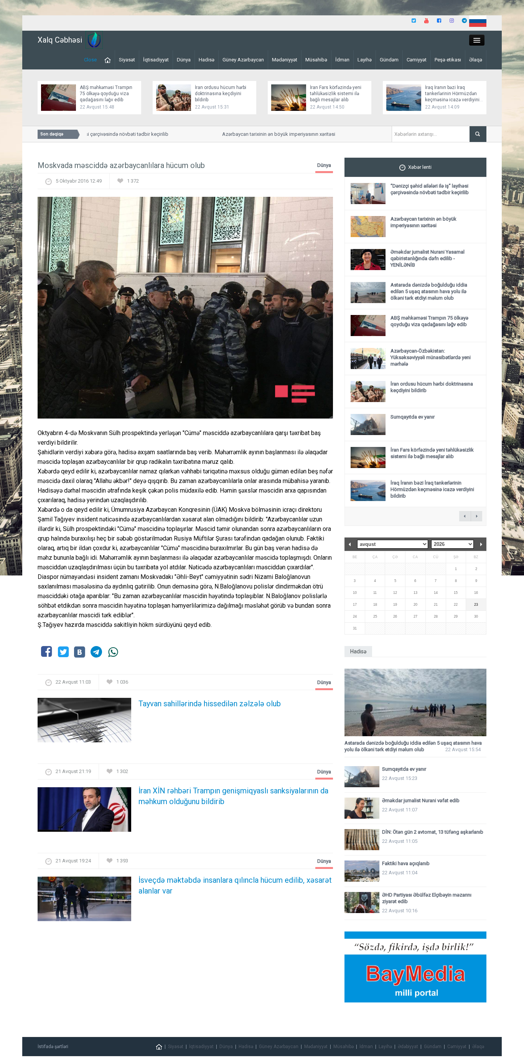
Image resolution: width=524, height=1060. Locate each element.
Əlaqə (475, 60)
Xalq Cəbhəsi (60, 40)
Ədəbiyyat (408, 1046)
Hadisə (206, 60)
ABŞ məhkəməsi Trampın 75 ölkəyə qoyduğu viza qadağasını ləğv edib (106, 93)
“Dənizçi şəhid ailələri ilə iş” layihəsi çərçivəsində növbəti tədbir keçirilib (430, 189)
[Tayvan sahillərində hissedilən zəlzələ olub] (84, 722)
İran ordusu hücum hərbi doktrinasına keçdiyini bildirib (220, 93)
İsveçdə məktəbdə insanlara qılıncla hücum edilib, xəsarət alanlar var (235, 885)
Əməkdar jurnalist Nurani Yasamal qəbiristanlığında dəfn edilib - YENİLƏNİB (428, 258)
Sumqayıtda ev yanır (413, 417)
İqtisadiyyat (156, 60)
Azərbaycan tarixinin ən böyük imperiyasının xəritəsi (267, 134)
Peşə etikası (448, 60)
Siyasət (127, 60)
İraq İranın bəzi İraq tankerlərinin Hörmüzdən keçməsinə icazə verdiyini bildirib (432, 489)
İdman (342, 60)
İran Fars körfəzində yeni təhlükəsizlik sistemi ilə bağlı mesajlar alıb (335, 93)
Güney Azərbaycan (243, 60)
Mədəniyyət (284, 60)
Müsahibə (316, 60)
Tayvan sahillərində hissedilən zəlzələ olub (209, 703)
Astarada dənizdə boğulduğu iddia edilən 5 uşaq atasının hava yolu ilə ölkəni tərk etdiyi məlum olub (429, 291)
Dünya (184, 60)
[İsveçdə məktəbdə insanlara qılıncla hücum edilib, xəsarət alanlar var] (84, 901)
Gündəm (389, 60)
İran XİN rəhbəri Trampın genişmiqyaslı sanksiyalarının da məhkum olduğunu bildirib (233, 796)
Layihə (365, 60)
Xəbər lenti (420, 167)
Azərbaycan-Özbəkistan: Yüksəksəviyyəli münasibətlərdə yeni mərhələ (431, 357)
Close (90, 60)
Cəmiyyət (417, 60)
